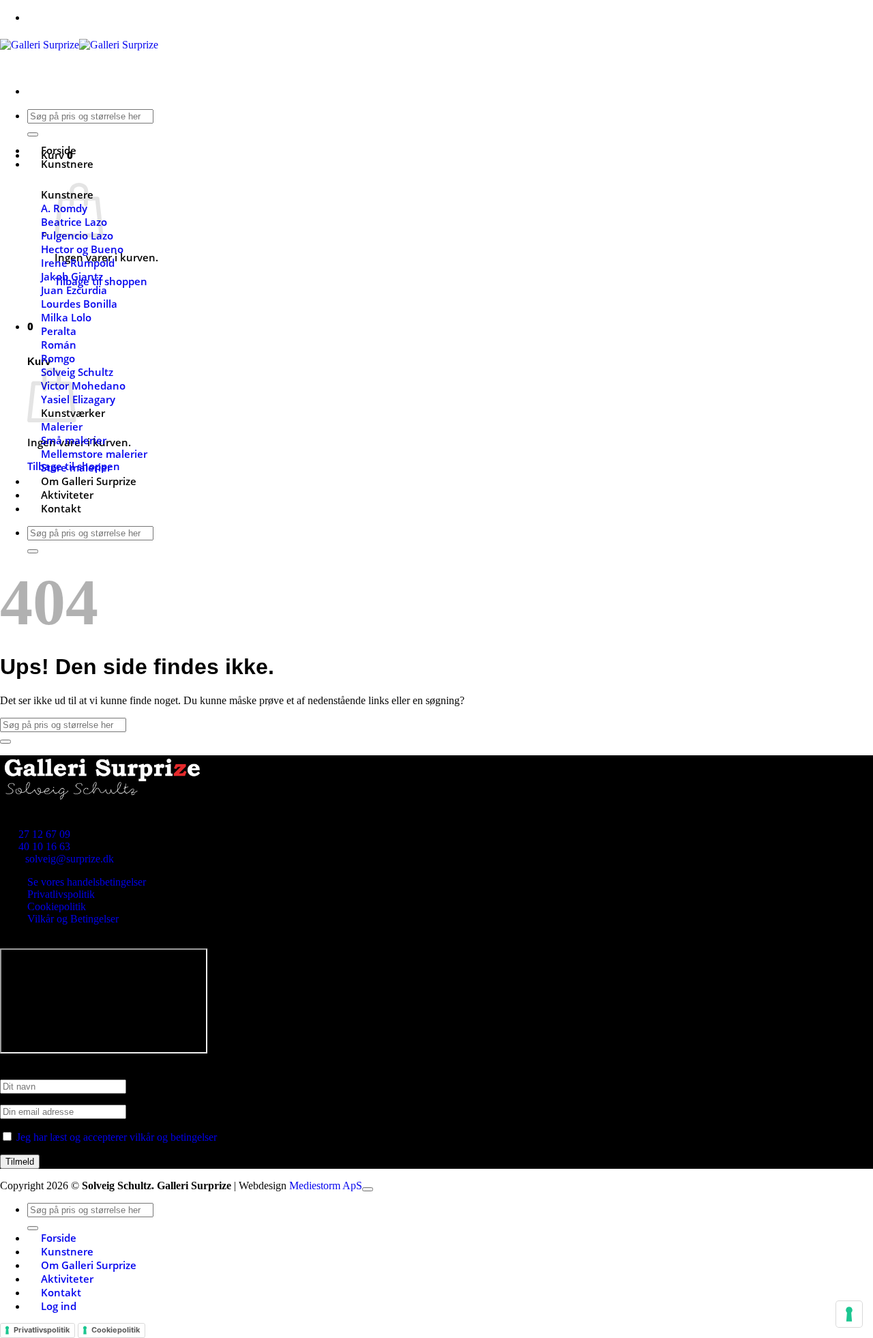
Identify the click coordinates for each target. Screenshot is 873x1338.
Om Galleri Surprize (88, 481)
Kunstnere (67, 164)
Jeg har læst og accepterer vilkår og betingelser (116, 1137)
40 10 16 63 (44, 846)
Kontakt (61, 508)
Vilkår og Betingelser (73, 919)
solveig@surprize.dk (69, 858)
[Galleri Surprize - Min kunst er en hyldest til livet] (79, 44)
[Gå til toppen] (367, 1189)
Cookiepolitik (56, 906)
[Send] (32, 134)
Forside (58, 150)
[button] (30, 326)
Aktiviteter (67, 494)
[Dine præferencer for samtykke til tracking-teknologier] (849, 1314)
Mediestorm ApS (325, 1185)
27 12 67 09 (44, 834)
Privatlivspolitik (61, 894)
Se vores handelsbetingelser (86, 882)
